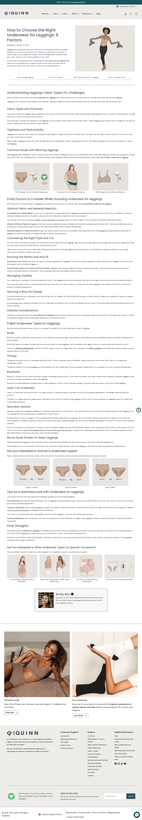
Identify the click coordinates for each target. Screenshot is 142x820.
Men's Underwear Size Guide (123, 746)
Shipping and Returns (69, 739)
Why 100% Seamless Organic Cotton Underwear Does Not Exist (48, 430)
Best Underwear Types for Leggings (86, 77)
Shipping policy (113, 812)
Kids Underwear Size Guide (125, 750)
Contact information (75, 817)
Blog (98, 13)
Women (45, 13)
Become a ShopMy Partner (98, 760)
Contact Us (65, 736)
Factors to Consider (56, 77)
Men (55, 13)
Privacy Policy (66, 745)
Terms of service (99, 812)
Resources (87, 13)
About (75, 13)
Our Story (91, 736)
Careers (91, 775)
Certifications (93, 757)
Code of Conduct (94, 754)
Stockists (91, 772)
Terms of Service (67, 748)
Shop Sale (10, 712)
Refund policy (72, 812)
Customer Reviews (95, 766)
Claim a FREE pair (94, 748)
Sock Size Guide (121, 754)
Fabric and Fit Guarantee (97, 745)
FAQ (116, 736)
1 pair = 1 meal (93, 751)
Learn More (79, 715)
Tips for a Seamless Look (116, 77)
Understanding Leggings (25, 77)
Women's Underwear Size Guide (124, 740)
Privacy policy (85, 812)
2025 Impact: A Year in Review (96, 740)
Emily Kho (10, 45)
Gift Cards (64, 742)
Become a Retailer (94, 763)
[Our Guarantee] (105, 664)
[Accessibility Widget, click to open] (138, 410)
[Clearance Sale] (37, 664)
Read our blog (93, 769)
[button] (137, 815)
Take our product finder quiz (124, 758)
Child (64, 13)
